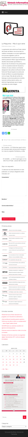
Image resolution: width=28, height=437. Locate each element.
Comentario (5, 177)
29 (10, 365)
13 (3, 359)
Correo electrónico (8, 205)
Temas (5, 140)
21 (6, 362)
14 (6, 359)
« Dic (3, 369)
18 (20, 359)
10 (17, 356)
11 (20, 356)
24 (17, 362)
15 (10, 359)
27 (3, 365)
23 (13, 362)
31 (17, 365)
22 (10, 362)
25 (20, 362)
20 (3, 362)
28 (6, 365)
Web (3, 212)
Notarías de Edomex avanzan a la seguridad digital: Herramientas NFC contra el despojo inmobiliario (13, 337)
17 (17, 359)
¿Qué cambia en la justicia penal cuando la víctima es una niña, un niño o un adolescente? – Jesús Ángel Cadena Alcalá (14, 321)
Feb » (6, 369)
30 (13, 365)
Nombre (4, 199)
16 (13, 359)
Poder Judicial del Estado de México (16, 140)
